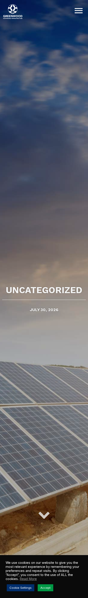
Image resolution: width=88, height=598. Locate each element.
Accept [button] (45, 587)
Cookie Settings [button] (20, 587)
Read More (28, 579)
